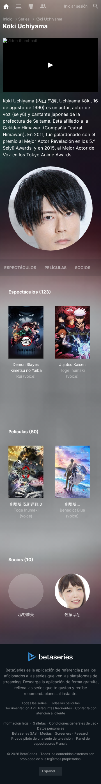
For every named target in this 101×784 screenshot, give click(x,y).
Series (23, 19)
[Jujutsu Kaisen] (72, 332)
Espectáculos (20, 267)
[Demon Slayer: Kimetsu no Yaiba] (25, 332)
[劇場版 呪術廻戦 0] (25, 472)
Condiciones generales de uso (72, 723)
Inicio (7, 19)
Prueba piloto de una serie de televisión (42, 738)
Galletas (39, 723)
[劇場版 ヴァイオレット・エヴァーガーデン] (72, 472)
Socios (82, 267)
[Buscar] (95, 6)
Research (81, 733)
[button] (25, 595)
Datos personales (50, 728)
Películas (55, 267)
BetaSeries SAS (24, 733)
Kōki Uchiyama (48, 19)
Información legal (16, 723)
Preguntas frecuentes (55, 708)
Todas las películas (65, 703)
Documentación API (20, 708)
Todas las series (34, 703)
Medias (46, 733)
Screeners (63, 733)
